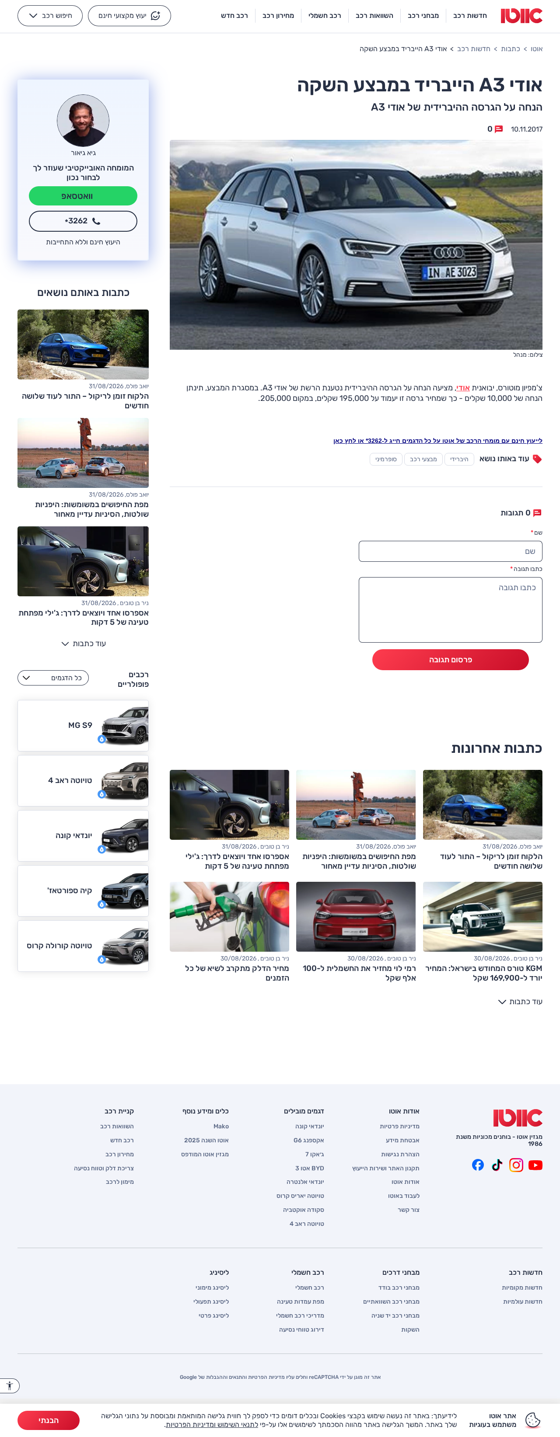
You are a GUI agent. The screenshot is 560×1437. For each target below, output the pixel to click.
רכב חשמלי (309, 1287)
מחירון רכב (119, 1154)
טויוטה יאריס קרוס (300, 1196)
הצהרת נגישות (400, 1154)
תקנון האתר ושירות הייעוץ (386, 1168)
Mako (221, 1126)
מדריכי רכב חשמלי (300, 1315)
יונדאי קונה (309, 1126)
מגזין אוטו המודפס (205, 1154)
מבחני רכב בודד (399, 1287)
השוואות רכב (117, 1126)
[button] (129, 15)
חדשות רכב (473, 49)
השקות (410, 1329)
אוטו (536, 49)
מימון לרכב (120, 1182)
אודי (463, 388)
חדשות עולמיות (522, 1301)
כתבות (510, 49)
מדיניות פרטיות (400, 1126)
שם (536, 532)
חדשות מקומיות (522, 1287)
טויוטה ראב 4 (307, 1224)
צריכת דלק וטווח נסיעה (104, 1168)
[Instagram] (516, 1165)
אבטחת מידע (403, 1140)
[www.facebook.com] (478, 1165)
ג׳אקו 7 (314, 1154)
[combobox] (53, 677)
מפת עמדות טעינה (300, 1301)
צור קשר (409, 1210)
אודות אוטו (406, 1182)
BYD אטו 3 (309, 1168)
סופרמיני (386, 459)
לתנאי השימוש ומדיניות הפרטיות (212, 1424)
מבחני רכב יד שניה (395, 1315)
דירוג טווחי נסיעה (301, 1329)
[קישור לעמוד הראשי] (521, 15)
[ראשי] (518, 1118)
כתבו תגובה (526, 569)
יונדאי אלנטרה (305, 1182)
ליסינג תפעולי (211, 1301)
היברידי (459, 459)
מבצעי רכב (423, 459)
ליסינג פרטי (214, 1315)
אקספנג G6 (309, 1140)
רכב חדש (122, 1140)
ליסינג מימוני (212, 1287)
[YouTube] (535, 1165)
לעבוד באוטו (404, 1196)
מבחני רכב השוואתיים (391, 1301)
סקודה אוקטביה (303, 1210)
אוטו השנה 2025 (206, 1140)
